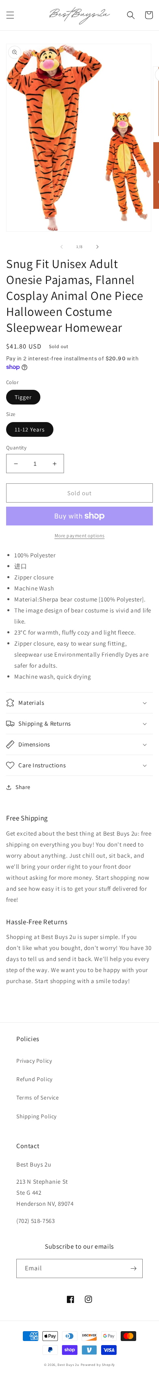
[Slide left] (62, 247)
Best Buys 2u (68, 1364)
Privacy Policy (34, 1060)
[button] (10, 15)
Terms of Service (37, 1097)
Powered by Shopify (98, 1364)
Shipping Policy (36, 1116)
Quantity (16, 447)
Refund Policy (34, 1079)
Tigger (23, 397)
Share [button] (23, 787)
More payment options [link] (80, 535)
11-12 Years (30, 429)
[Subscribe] (133, 1268)
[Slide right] (97, 247)
